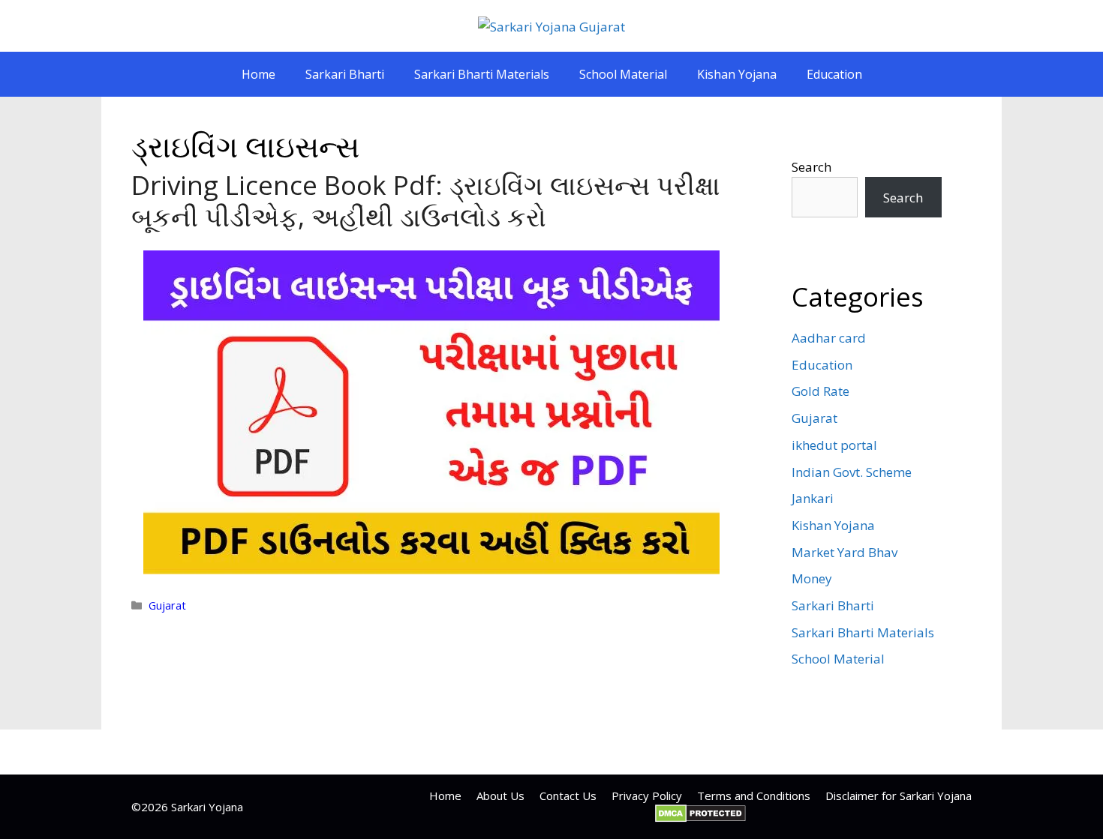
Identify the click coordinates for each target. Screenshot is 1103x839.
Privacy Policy (647, 795)
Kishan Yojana (737, 74)
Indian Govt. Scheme (852, 472)
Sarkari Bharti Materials (481, 74)
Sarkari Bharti (344, 74)
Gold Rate (820, 391)
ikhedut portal (834, 445)
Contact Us (568, 795)
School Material (623, 74)
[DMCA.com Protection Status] (700, 818)
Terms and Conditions (753, 795)
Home (258, 74)
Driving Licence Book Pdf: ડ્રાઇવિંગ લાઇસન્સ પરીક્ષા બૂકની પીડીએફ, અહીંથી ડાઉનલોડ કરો (425, 200)
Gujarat (167, 605)
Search (811, 166)
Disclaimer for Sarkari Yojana (898, 795)
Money (812, 578)
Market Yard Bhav (844, 552)
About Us (500, 795)
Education (834, 74)
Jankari (813, 498)
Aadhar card (829, 337)
